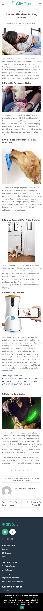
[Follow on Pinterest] (11, 539)
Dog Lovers (36, 478)
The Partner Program (9, 566)
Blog (3, 557)
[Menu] (3, 3)
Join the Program (7, 570)
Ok (22, 608)
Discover (5, 549)
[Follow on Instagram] (7, 539)
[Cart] (40, 3)
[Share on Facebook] (15, 470)
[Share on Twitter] (19, 470)
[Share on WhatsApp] (11, 470)
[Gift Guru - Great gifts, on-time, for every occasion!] (21, 3)
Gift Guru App (6, 553)
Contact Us (5, 591)
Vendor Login (6, 574)
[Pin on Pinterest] (27, 470)
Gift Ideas (21, 11)
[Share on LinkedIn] (31, 470)
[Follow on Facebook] (3, 539)
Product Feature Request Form (12, 582)
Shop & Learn (9, 545)
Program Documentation (10, 578)
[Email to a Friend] (23, 470)
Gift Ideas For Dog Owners (21, 480)
